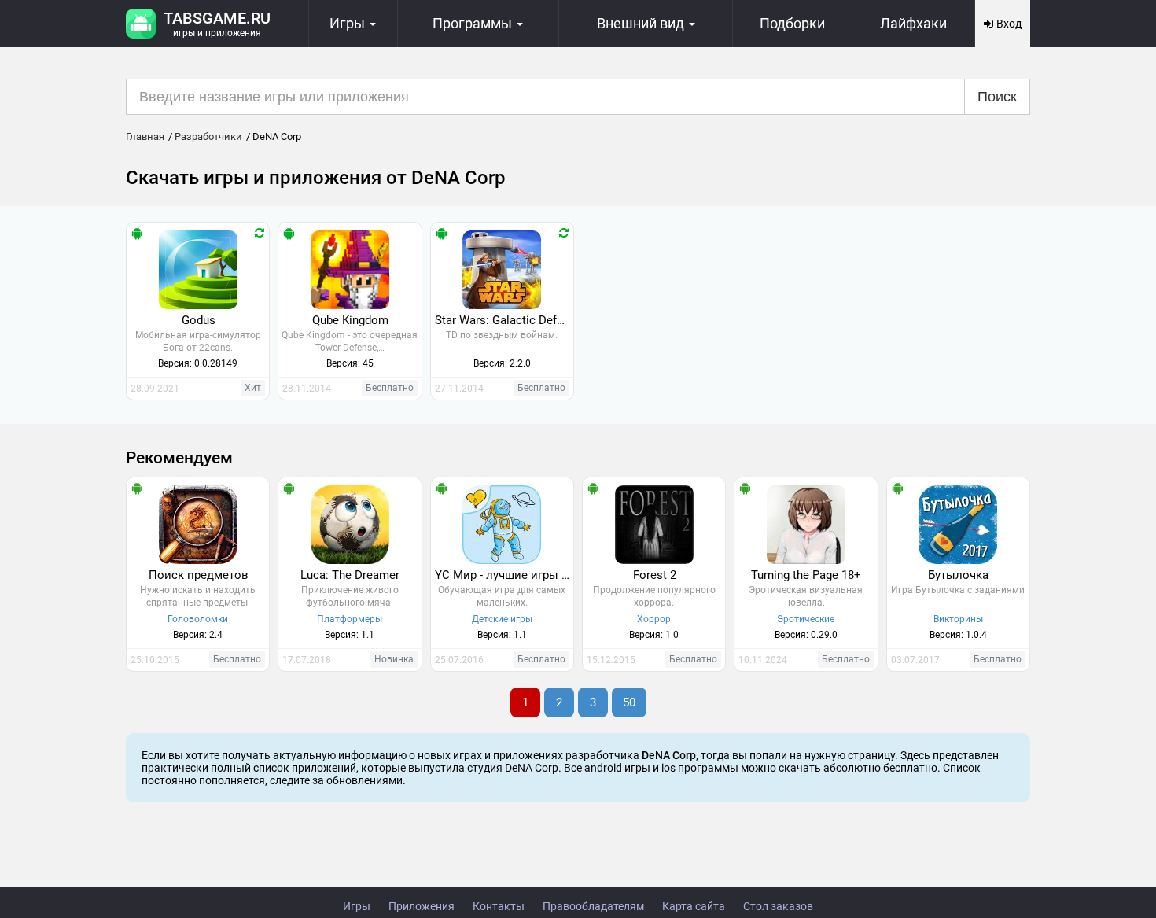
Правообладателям (593, 906)
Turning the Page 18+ (806, 575)
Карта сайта (693, 906)
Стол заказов (778, 906)
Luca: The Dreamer (349, 575)
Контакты (499, 906)
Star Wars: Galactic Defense (504, 320)
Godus (198, 320)
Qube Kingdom (350, 320)
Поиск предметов (199, 575)
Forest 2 (654, 575)
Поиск (997, 97)
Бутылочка (958, 575)
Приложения (421, 906)
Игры (356, 906)
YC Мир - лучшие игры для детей (504, 575)
